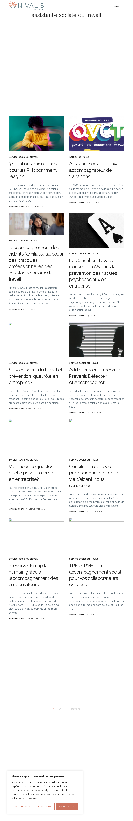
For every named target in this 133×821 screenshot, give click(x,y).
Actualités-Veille (79, 156)
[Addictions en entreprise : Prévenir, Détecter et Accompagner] (96, 339)
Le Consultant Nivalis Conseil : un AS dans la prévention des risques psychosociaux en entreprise (93, 273)
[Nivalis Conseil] (26, 6)
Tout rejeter (45, 806)
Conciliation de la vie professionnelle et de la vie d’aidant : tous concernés (93, 476)
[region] (45, 792)
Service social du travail (23, 156)
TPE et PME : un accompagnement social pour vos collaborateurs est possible (95, 575)
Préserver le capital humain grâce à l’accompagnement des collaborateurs (33, 575)
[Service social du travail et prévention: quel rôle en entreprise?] (36, 339)
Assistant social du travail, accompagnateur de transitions (95, 170)
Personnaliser (22, 806)
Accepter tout (67, 806)
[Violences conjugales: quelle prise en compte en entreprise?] (36, 436)
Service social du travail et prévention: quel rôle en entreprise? (35, 376)
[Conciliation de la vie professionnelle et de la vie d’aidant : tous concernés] (96, 436)
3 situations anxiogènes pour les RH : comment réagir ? (33, 170)
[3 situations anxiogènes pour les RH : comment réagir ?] (36, 133)
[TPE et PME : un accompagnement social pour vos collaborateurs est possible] (96, 535)
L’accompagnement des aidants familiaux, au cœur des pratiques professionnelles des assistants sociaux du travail (36, 263)
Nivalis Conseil (17, 206)
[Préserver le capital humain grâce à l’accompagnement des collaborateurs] (36, 535)
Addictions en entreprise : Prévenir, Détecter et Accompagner (95, 376)
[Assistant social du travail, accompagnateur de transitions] (96, 133)
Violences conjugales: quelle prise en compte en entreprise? (33, 473)
